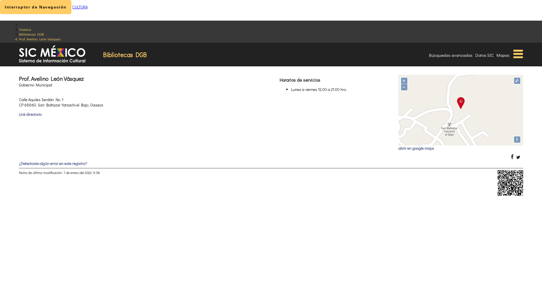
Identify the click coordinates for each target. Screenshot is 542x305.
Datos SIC (484, 55)
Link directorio (30, 114)
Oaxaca (25, 29)
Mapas (503, 55)
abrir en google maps (416, 148)
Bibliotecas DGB (31, 34)
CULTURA (80, 7)
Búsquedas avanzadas (451, 55)
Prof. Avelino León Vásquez (40, 38)
